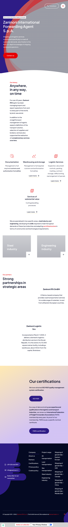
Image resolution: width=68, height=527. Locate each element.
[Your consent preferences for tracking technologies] (3, 525)
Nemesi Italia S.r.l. (54, 514)
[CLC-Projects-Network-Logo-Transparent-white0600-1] (60, 498)
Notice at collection (22, 525)
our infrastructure (49, 226)
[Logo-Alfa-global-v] (50, 499)
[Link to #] (63, 6)
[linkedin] (64, 514)
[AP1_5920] (14, 451)
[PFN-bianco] (35, 499)
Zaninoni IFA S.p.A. (22, 514)
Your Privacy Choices (39, 525)
